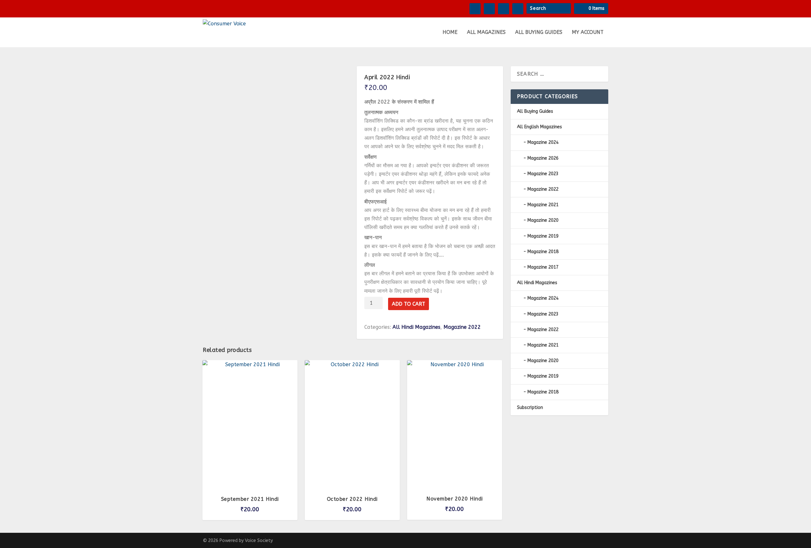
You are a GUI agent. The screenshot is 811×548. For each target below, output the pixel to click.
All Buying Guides (538, 32)
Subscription (530, 407)
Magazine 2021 (543, 204)
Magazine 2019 (543, 236)
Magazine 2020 (543, 220)
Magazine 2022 (462, 327)
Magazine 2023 (543, 173)
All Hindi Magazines (416, 327)
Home (450, 32)
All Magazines (486, 32)
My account (587, 32)
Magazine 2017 (543, 267)
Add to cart (408, 304)
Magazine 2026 (543, 158)
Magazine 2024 (543, 142)
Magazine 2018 (543, 251)
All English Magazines (539, 127)
